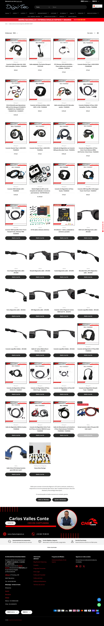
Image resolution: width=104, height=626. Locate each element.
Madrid (7, 591)
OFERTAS (15, 13)
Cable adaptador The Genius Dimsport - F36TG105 (40, 65)
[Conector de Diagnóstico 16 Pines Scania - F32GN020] (64, 174)
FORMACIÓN (80, 13)
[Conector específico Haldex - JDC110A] (88, 295)
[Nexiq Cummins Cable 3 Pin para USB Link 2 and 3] (88, 412)
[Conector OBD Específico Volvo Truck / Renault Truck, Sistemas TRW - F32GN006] (16, 214)
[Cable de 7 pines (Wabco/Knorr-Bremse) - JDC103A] (40, 334)
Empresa (7, 13)
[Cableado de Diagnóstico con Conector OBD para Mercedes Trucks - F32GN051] (64, 133)
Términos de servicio (39, 585)
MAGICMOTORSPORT (42, 13)
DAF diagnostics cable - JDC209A (40, 310)
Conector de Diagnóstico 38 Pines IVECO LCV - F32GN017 (16, 389)
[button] (99, 605)
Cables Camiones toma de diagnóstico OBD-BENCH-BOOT (21, 23)
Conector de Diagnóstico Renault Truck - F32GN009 (88, 389)
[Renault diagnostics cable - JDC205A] (40, 256)
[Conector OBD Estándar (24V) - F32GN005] (16, 174)
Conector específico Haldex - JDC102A (64, 349)
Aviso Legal (36, 572)
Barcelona (8, 594)
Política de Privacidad (39, 575)
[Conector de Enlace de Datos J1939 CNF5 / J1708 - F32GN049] (40, 90)
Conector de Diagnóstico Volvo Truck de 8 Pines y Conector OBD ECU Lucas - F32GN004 (40, 429)
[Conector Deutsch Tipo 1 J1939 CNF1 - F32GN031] (40, 133)
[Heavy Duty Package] (40, 453)
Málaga (7, 598)
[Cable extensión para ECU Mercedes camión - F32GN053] (64, 90)
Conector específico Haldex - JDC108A (16, 349)
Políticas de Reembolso (39, 581)
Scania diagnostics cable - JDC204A (64, 271)
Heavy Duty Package (40, 468)
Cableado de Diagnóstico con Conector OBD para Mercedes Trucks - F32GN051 (64, 149)
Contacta (35, 565)
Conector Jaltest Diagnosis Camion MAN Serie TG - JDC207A (64, 311)
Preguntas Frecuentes (39, 568)
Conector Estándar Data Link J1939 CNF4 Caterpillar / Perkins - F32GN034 (16, 65)
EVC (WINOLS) (63, 13)
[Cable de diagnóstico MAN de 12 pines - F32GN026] (16, 412)
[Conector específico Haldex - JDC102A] (64, 334)
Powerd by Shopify (18, 620)
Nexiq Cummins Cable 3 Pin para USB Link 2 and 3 (88, 428)
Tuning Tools (10, 620)
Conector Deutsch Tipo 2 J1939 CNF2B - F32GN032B (88, 65)
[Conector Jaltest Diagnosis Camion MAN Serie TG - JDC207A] (64, 295)
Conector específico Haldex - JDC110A (88, 310)
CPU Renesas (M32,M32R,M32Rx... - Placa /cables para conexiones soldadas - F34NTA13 (64, 66)
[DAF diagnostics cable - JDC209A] (40, 295)
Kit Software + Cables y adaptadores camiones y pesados (64, 231)
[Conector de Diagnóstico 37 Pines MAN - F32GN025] (88, 334)
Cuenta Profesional (72, 16)
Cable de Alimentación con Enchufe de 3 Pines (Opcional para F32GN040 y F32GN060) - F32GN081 (64, 429)
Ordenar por (8, 33)
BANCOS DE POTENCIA (92, 13)
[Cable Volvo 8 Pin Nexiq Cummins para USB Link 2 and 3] (16, 453)
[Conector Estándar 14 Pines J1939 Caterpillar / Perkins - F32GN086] (88, 90)
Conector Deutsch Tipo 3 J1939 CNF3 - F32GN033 (16, 149)
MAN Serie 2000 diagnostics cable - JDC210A (88, 231)
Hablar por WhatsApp (43, 500)
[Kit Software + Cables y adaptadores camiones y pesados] (64, 214)
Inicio (6, 23)
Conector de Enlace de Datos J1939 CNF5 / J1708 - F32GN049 (40, 106)
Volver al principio (52, 547)
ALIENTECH (23, 13)
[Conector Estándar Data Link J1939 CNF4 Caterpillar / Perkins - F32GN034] (16, 49)
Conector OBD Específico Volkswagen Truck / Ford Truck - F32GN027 (88, 190)
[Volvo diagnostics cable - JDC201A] (16, 295)
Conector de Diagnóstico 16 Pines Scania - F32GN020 (64, 190)
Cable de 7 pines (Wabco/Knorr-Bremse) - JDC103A (40, 350)
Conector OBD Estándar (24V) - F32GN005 (15, 190)
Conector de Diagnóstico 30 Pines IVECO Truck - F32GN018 (40, 389)
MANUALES (62, 16)
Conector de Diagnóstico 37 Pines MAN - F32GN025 (88, 350)
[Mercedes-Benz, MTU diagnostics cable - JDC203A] (88, 256)
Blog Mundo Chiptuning (39, 562)
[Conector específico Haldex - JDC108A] (16, 334)
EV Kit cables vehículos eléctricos (40, 230)
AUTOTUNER (53, 13)
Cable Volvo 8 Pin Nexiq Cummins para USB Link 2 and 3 (16, 469)
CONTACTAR (10, 523)
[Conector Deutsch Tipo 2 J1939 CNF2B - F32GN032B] (88, 49)
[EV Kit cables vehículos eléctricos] (40, 214)
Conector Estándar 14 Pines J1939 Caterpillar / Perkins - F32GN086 (88, 106)
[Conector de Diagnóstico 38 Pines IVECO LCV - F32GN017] (16, 373)
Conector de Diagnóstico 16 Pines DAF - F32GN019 (64, 389)
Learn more (19, 1)
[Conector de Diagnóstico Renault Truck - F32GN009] (88, 373)
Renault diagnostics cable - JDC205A (40, 271)
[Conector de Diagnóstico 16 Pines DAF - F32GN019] (64, 373)
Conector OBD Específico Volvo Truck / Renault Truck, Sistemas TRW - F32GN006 (16, 232)
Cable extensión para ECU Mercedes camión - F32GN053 (64, 106)
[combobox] (60, 7)
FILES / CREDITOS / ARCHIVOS (34, 16)
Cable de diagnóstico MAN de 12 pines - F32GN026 (16, 428)
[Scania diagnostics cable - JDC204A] (64, 256)
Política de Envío (37, 578)
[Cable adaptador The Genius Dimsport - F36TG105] (40, 49)
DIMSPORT (31, 13)
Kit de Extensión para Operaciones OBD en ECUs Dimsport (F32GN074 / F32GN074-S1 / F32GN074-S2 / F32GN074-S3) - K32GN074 (16, 108)
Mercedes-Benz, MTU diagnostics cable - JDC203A (88, 272)
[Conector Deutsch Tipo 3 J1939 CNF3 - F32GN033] (16, 133)
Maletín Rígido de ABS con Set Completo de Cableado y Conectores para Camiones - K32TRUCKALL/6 (40, 191)
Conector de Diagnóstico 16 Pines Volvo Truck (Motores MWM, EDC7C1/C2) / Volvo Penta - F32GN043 (88, 150)
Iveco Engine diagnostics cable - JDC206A (16, 272)
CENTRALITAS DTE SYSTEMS (50, 16)
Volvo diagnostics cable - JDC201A (15, 310)
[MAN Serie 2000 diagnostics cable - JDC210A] (88, 214)
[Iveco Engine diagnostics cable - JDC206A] (16, 256)
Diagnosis (72, 13)
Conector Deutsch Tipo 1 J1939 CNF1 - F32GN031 (40, 149)
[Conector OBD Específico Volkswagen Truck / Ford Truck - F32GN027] (88, 174)
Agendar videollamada (60, 500)
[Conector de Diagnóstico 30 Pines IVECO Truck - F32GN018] (40, 373)
